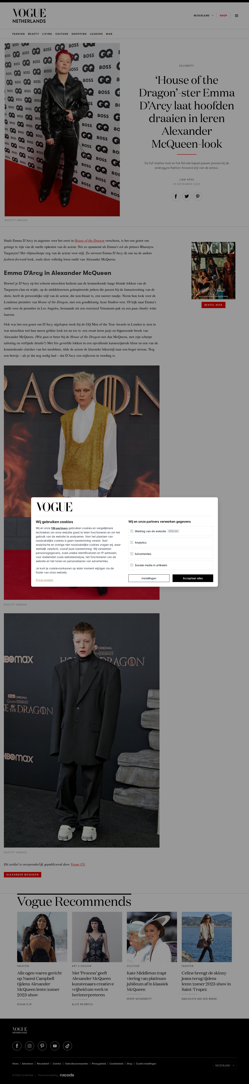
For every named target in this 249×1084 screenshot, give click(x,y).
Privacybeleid (44, 580)
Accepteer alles (193, 578)
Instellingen (149, 578)
